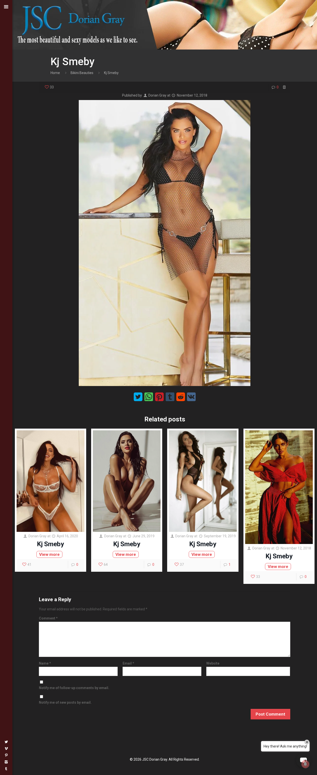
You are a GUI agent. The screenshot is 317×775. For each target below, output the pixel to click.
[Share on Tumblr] (170, 396)
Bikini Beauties (82, 73)
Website (212, 663)
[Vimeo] (6, 748)
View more (49, 554)
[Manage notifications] (305, 764)
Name (45, 663)
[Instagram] (6, 762)
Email (128, 663)
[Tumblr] (6, 769)
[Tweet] (138, 396)
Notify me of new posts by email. (65, 702)
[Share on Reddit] (180, 396)
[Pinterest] (6, 755)
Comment (48, 618)
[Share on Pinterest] (159, 396)
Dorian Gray (157, 95)
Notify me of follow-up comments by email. (74, 688)
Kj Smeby (50, 544)
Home (55, 73)
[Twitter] (6, 742)
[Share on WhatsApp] (148, 396)
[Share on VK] (191, 396)
